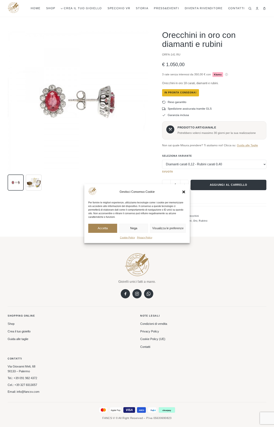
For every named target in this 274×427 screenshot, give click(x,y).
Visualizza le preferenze (168, 228)
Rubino (203, 220)
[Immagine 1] (16, 183)
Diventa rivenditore (204, 8)
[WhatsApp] (148, 293)
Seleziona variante (177, 155)
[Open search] (250, 8)
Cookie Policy (127, 237)
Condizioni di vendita (153, 323)
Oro (195, 220)
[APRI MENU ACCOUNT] (257, 8)
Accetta (103, 228)
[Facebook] (125, 293)
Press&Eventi (166, 8)
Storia (142, 8)
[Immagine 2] (34, 183)
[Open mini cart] (264, 8)
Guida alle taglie (18, 339)
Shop (50, 8)
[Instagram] (137, 293)
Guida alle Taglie (247, 145)
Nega (133, 228)
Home (36, 8)
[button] (184, 192)
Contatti (236, 8)
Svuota (167, 171)
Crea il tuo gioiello (83, 8)
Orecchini (193, 216)
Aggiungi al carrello (228, 184)
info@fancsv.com (28, 391)
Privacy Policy (144, 237)
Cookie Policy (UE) (152, 339)
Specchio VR (119, 8)
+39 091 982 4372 (25, 378)
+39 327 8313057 (25, 385)
